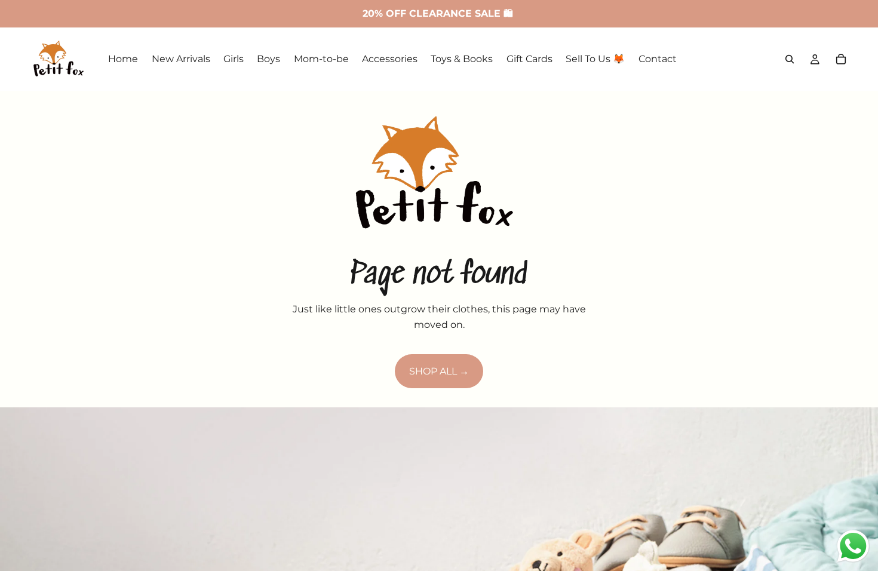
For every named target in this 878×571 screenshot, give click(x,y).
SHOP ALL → (439, 371)
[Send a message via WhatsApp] (853, 546)
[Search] (789, 59)
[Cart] (841, 59)
